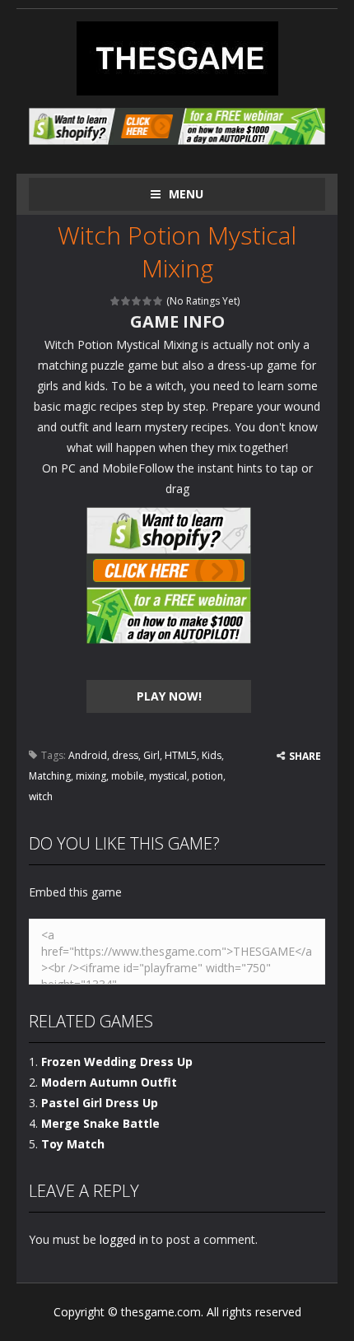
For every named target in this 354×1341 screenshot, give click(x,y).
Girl (151, 755)
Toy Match (73, 1144)
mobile (127, 776)
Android (87, 755)
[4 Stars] (147, 300)
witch (41, 796)
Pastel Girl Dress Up (99, 1103)
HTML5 (181, 755)
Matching (50, 776)
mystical (168, 776)
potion (207, 776)
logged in (124, 1239)
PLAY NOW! (169, 696)
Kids (211, 755)
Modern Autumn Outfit (109, 1082)
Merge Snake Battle (100, 1123)
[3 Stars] (137, 300)
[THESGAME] (177, 57)
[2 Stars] (126, 300)
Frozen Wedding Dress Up (117, 1061)
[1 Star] (115, 300)
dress (125, 755)
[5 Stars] (158, 300)
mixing (91, 776)
